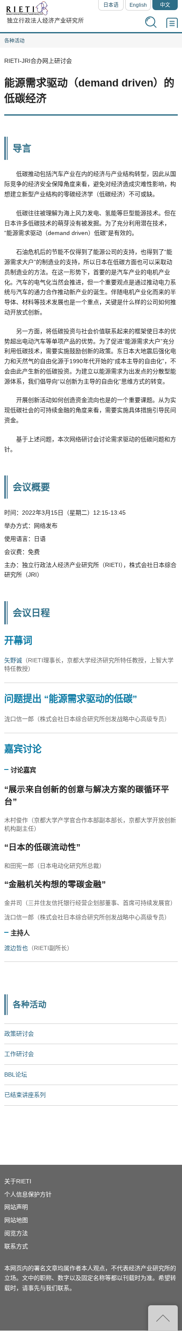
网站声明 (16, 1207)
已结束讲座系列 (25, 1094)
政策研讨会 (19, 1033)
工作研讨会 (19, 1053)
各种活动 (14, 41)
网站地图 (16, 1220)
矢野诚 (13, 660)
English (138, 5)
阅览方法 (16, 1233)
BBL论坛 (15, 1074)
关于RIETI (17, 1181)
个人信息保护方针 (28, 1194)
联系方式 (16, 1246)
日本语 (111, 5)
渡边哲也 (16, 948)
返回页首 (163, 1318)
